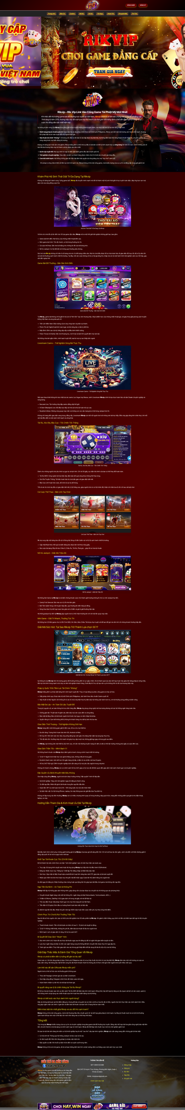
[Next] (179, 52)
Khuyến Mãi (123, 14)
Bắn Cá (62, 14)
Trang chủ (51, 14)
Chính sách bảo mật (97, 1081)
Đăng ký (127, 1068)
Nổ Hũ (81, 14)
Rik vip (48, 253)
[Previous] (6, 52)
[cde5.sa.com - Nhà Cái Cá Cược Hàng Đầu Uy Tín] (92, 5)
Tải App (100, 14)
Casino (72, 14)
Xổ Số (90, 14)
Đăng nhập (127, 1065)
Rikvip (97, 116)
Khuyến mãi (128, 1078)
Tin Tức (134, 14)
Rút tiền (126, 1072)
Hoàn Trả (111, 14)
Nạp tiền (127, 1075)
